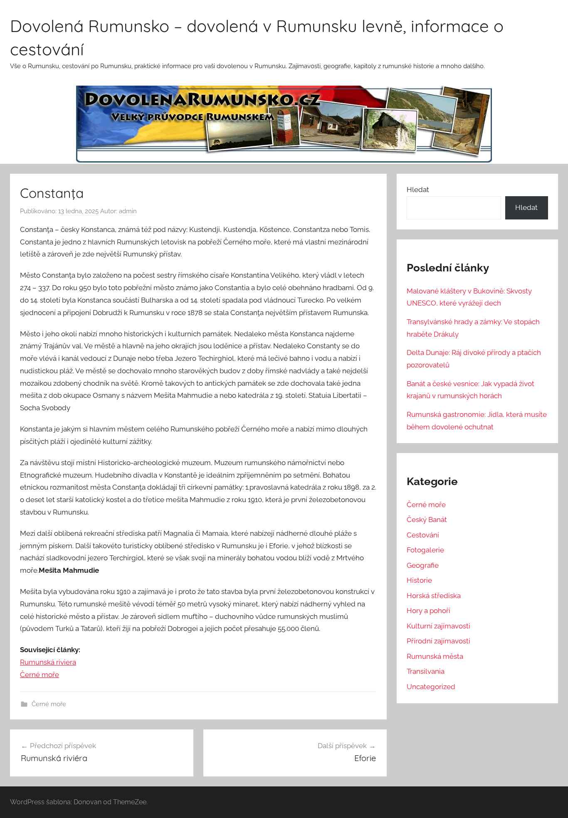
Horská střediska (434, 595)
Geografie (423, 565)
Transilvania (426, 671)
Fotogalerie (425, 550)
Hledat (418, 189)
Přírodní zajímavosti (438, 641)
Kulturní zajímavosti (438, 626)
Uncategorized (431, 686)
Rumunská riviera (48, 662)
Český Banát (427, 519)
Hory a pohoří (428, 610)
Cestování (423, 535)
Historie (419, 580)
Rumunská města (435, 656)
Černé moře (39, 674)
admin (128, 211)
